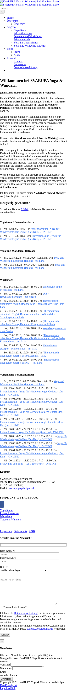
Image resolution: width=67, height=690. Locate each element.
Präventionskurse (9, 513)
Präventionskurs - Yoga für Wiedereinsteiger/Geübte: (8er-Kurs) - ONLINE (29, 230)
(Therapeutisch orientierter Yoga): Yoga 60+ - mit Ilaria (29, 361)
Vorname (5, 664)
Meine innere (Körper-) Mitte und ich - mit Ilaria (28, 347)
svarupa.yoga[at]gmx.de (22, 488)
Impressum (6, 531)
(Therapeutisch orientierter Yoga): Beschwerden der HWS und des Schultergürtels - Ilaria (29, 314)
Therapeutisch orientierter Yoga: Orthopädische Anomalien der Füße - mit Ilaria (32, 303)
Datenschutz (20, 531)
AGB (32, 531)
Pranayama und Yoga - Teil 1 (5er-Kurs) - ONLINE (28, 463)
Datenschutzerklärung (26, 613)
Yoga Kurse (6, 510)
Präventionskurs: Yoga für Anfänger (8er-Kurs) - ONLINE (32, 432)
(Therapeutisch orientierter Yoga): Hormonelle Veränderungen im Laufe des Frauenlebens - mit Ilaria (32, 338)
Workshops (6, 516)
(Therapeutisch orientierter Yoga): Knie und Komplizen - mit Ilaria (29, 323)
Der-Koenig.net (8, 685)
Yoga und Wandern (10, 519)
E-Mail (24, 209)
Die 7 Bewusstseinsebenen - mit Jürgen (24, 295)
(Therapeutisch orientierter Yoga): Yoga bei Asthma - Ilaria (29, 354)
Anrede (4, 675)
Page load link (7, 688)
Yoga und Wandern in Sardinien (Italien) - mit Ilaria (32, 259)
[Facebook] (2, 504)
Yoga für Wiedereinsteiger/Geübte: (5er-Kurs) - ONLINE (33, 438)
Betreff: (4, 567)
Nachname (6, 668)
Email (3, 671)
